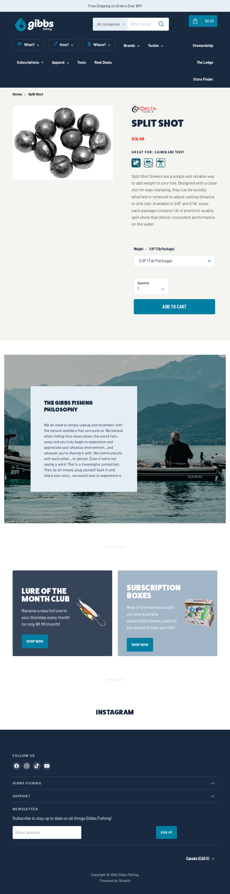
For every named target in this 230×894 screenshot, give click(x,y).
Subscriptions (28, 62)
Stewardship (203, 45)
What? (29, 45)
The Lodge (205, 62)
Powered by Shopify (115, 880)
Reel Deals (103, 62)
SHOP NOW (34, 641)
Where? (99, 45)
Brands (129, 45)
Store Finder (203, 79)
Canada (197, 858)
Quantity (143, 283)
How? (64, 45)
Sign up (166, 832)
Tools (81, 62)
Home (17, 94)
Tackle (153, 45)
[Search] (161, 24)
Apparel (58, 62)
